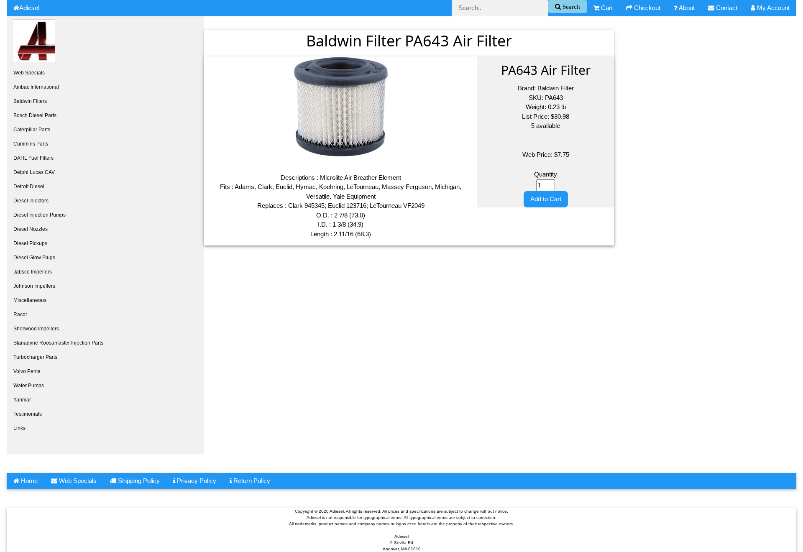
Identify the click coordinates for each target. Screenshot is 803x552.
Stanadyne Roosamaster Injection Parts (58, 343)
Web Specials (29, 73)
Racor (20, 314)
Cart (606, 7)
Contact (725, 7)
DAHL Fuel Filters (33, 158)
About (686, 7)
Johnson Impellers (34, 286)
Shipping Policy (138, 480)
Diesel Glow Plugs (34, 258)
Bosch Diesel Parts (34, 115)
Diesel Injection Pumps (39, 215)
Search (570, 6)
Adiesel (29, 7)
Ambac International (36, 87)
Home (28, 480)
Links (19, 428)
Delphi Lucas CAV (34, 172)
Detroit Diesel (28, 186)
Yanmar (22, 400)
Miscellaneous (29, 300)
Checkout (646, 7)
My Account (772, 7)
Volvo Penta (27, 371)
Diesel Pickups (30, 243)
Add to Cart (545, 198)
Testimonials (27, 414)
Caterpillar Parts (31, 130)
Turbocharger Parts (35, 357)
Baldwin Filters (30, 101)
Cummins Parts (30, 144)
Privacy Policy (195, 480)
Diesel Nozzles (30, 229)
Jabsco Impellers (32, 272)
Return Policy (251, 480)
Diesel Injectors (31, 201)
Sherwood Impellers (36, 329)
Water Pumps (28, 385)
